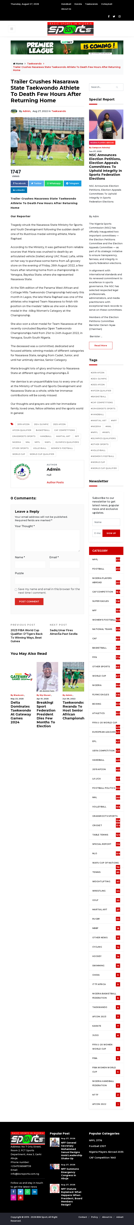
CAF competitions (64, 430)
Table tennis (106, 834)
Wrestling (106, 891)
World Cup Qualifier (42, 454)
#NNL (108, 426)
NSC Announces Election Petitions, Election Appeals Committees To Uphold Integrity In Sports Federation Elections (105, 167)
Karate (78, 4)
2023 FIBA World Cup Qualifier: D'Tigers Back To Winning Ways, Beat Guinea (27, 633)
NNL (28, 442)
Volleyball (106, 4)
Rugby (106, 919)
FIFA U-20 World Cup (106, 724)
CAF (106, 638)
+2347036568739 (21, 1166)
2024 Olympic (41, 424)
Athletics (106, 713)
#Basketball (98, 396)
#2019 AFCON (97, 373)
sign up (111, 533)
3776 (99, 1140)
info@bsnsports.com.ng (25, 1173)
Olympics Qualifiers (67, 442)
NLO (106, 853)
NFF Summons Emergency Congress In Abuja (70, 1173)
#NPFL (94, 432)
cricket (106, 825)
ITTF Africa (105, 984)
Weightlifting (105, 881)
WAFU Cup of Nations (106, 864)
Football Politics (106, 788)
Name (20, 557)
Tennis (105, 872)
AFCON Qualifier (21, 430)
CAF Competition (107, 592)
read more (100, 345)
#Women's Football (102, 456)
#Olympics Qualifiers (103, 438)
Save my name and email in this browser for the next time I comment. (49, 591)
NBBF (105, 928)
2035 (120, 1151)
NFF (77, 436)
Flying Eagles (106, 694)
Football (107, 569)
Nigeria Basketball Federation (105, 995)
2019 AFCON (23, 424)
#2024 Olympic (99, 379)
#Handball (97, 414)
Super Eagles (106, 601)
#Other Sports (100, 444)
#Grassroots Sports (103, 408)
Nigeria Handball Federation (105, 1083)
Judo (105, 1035)
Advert (119, 1217)
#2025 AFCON (98, 384)
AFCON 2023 (105, 1016)
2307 (103, 1146)
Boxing (106, 704)
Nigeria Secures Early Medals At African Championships (50, 710)
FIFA (106, 657)
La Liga (106, 778)
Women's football (106, 620)
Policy (94, 1217)
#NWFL (106, 432)
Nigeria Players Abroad (102, 143)
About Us (66, 8)
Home (19, 63)
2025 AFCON (59, 424)
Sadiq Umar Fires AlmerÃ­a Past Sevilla (63, 629)
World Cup (18, 454)
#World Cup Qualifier (104, 468)
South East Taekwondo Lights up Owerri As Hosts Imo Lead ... (73, 712)
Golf (105, 900)
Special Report (106, 844)
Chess (105, 975)
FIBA (105, 1058)
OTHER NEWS (105, 937)
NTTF (105, 1095)
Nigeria (16, 442)
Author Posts (55, 482)
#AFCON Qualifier (101, 391)
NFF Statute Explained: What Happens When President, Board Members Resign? (71, 1196)
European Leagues (106, 732)
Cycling (105, 947)
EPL (106, 741)
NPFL (37, 442)
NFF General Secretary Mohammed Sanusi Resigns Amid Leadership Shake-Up (71, 1150)
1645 (113, 1157)
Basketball (43, 430)
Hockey (105, 956)
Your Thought (25, 526)
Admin (27, 111)
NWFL (48, 442)
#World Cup (98, 462)
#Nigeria (96, 426)
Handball (66, 4)
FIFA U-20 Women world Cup (105, 1046)
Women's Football (62, 448)
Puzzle (19, 573)
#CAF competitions (102, 402)
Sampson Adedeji (23, 695)
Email (54, 557)
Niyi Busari (45, 695)
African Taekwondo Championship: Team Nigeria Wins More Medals (24, 712)
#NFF (114, 420)
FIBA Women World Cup (105, 1069)
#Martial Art (99, 420)
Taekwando (91, 4)
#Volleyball (98, 450)
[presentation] (97, 533)
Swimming (105, 965)
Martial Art (63, 436)
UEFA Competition (106, 750)
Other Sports (20, 448)
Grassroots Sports (23, 436)
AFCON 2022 (105, 1104)
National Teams (106, 629)
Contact (82, 1217)
